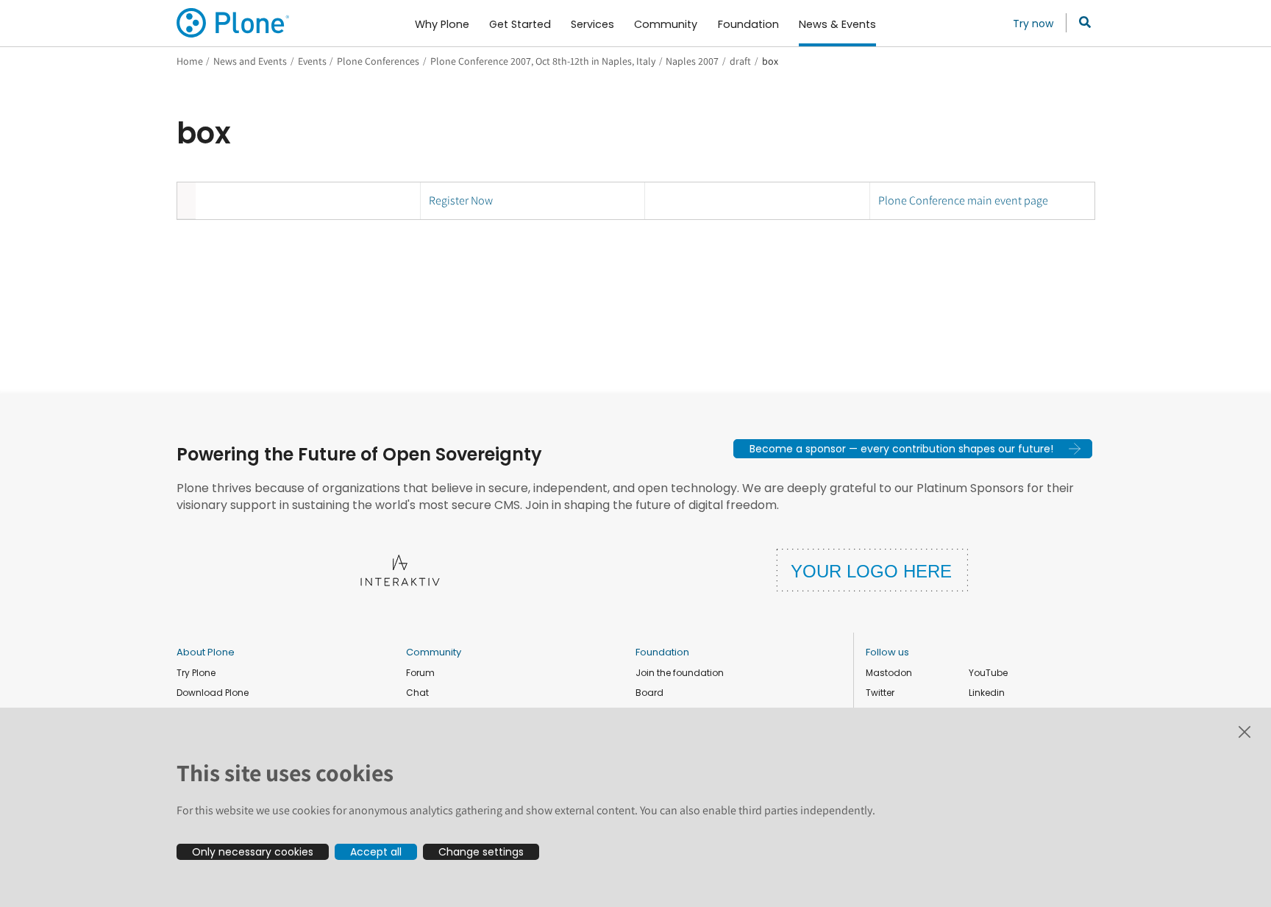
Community (433, 652)
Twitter (880, 692)
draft (740, 61)
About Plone (206, 652)
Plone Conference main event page (963, 200)
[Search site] (1081, 22)
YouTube (988, 672)
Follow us (887, 652)
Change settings (481, 851)
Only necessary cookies (252, 851)
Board (649, 692)
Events (312, 61)
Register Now (461, 200)
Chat (417, 692)
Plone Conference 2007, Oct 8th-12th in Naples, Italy (542, 61)
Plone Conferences (378, 61)
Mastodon (889, 672)
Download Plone (213, 692)
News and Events (250, 61)
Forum (420, 672)
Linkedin (987, 692)
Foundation (662, 652)
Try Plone (196, 672)
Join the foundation (680, 672)
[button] (912, 448)
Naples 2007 (692, 61)
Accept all (376, 851)
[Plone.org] (234, 23)
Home (190, 61)
